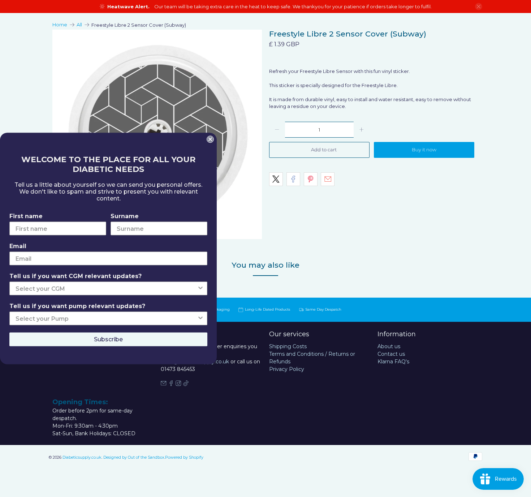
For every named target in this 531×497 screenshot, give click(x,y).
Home (59, 24)
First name (26, 216)
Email (17, 246)
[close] (478, 6)
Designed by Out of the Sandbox (133, 457)
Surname (125, 216)
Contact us (391, 354)
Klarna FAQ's (393, 361)
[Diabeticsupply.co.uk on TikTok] (186, 384)
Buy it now (424, 149)
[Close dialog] (210, 139)
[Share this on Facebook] (293, 179)
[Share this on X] (276, 179)
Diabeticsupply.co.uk (82, 457)
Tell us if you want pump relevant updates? (77, 306)
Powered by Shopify (184, 457)
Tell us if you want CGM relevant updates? (75, 276)
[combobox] (106, 288)
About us (388, 346)
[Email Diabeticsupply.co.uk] (164, 384)
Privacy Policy (286, 369)
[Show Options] (200, 288)
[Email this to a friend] (327, 179)
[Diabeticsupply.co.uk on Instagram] (178, 384)
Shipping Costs (288, 346)
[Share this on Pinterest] (311, 179)
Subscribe (108, 339)
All (79, 24)
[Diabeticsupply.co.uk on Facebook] (171, 384)
